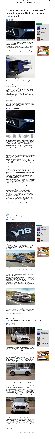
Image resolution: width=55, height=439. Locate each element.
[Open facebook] (25, 434)
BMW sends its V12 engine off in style (19, 216)
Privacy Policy (33, 432)
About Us (21, 432)
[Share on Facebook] (7, 20)
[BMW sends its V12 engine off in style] (20, 232)
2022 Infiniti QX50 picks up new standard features (23, 320)
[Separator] (12, 20)
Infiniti (8, 347)
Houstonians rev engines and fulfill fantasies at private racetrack (45, 28)
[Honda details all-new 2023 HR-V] (38, 33)
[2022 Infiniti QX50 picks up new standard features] (20, 336)
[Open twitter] (27, 434)
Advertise (24, 432)
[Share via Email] (12, 219)
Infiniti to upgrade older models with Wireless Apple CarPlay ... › (14, 429)
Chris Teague (7, 217)
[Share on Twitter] (9, 20)
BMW (6, 245)
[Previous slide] (7, 121)
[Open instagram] (30, 434)
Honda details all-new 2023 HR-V (44, 33)
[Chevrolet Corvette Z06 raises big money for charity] (38, 39)
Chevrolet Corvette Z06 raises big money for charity (44, 39)
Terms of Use (28, 432)
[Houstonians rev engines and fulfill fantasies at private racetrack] (38, 28)
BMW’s (15, 308)
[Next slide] (33, 121)
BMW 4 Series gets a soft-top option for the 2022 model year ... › (14, 313)
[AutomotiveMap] (27, 1)
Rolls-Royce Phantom (28, 42)
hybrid (17, 360)
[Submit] (54, 1)
